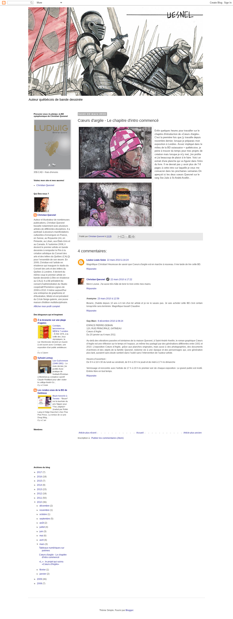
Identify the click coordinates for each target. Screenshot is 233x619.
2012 (40, 493)
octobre (44, 514)
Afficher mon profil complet (47, 306)
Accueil (140, 432)
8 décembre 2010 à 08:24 (110, 321)
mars (42, 544)
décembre (45, 505)
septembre (45, 518)
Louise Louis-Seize (96, 260)
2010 (40, 502)
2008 (40, 583)
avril (42, 540)
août (42, 523)
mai (42, 535)
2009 (40, 579)
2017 (40, 472)
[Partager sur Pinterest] (133, 236)
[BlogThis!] (123, 236)
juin (42, 531)
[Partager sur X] (126, 236)
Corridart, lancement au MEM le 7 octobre (60, 328)
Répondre (91, 269)
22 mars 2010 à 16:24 (118, 260)
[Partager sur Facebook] (130, 236)
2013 (40, 489)
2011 (40, 498)
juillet (42, 527)
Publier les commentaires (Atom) (107, 438)
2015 (40, 481)
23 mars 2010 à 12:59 (108, 298)
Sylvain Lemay (45, 358)
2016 (40, 476)
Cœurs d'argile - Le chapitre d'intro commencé (53, 556)
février (43, 569)
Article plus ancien (192, 432)
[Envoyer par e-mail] (119, 236)
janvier (43, 574)
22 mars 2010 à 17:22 (121, 279)
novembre (45, 510)
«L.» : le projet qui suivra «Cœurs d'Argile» (51, 562)
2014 (40, 485)
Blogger (129, 610)
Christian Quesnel (95, 279)
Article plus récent (87, 432)
